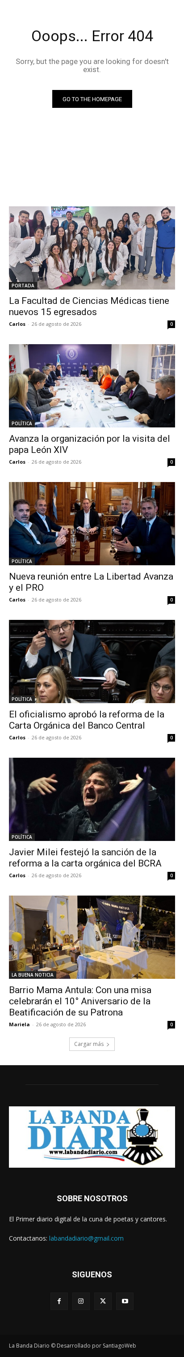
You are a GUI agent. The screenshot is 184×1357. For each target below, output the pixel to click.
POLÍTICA (22, 423)
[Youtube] (125, 1301)
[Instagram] (81, 1301)
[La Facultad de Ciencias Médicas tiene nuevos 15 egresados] (92, 248)
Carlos (17, 323)
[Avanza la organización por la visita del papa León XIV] (92, 385)
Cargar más (89, 1044)
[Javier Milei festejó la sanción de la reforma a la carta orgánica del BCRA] (92, 799)
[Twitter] (103, 1301)
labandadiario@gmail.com (86, 1238)
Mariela (19, 1024)
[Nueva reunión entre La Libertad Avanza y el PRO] (92, 523)
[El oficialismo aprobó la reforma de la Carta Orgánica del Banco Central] (92, 661)
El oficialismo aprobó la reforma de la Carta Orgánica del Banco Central (86, 720)
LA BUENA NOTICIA (33, 975)
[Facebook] (59, 1301)
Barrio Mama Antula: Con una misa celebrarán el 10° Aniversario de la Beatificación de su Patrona (80, 1001)
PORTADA (23, 285)
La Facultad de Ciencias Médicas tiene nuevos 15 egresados (89, 306)
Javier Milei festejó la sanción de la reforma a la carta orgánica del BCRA (85, 858)
